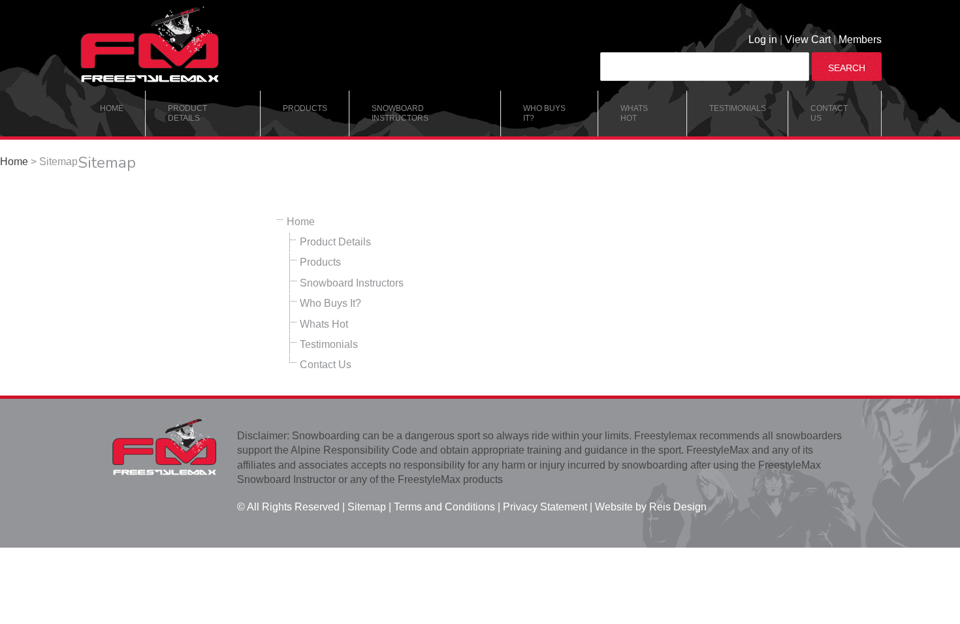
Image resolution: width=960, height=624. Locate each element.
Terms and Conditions (444, 506)
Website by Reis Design (651, 506)
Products (305, 108)
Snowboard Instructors (400, 113)
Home (111, 108)
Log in (762, 39)
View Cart (808, 39)
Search (846, 68)
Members (860, 39)
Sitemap (365, 506)
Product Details (187, 113)
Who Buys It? (544, 113)
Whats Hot (634, 113)
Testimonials (737, 108)
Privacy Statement (543, 506)
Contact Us (829, 113)
